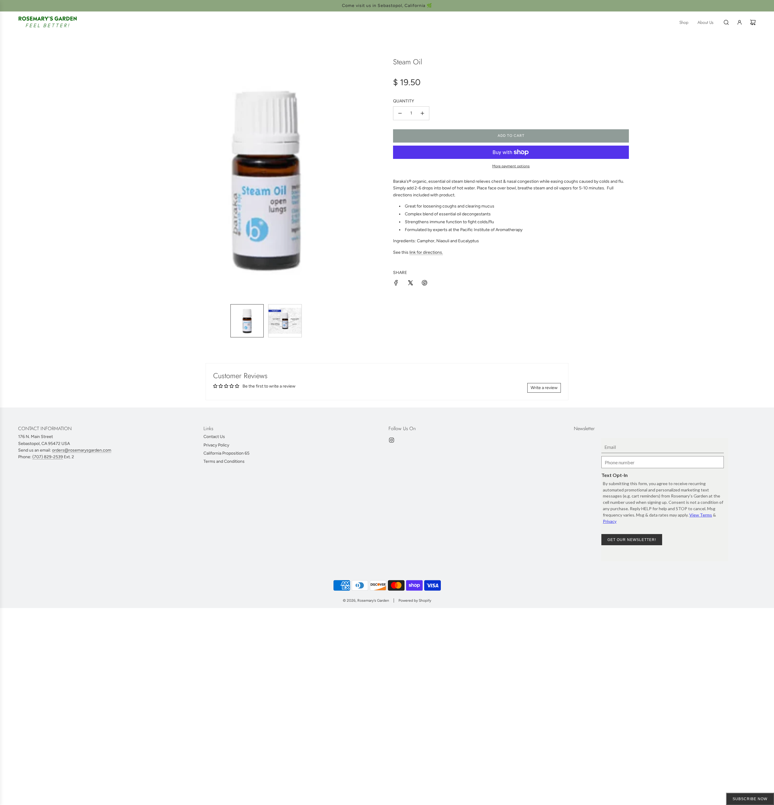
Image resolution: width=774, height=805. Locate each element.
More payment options (511, 166)
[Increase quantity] (422, 113)
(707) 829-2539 (47, 456)
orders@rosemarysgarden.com (81, 450)
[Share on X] (410, 283)
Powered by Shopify (414, 600)
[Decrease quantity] (400, 113)
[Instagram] (391, 440)
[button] (153, 178)
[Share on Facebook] (396, 283)
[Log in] (739, 22)
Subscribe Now (750, 799)
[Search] (726, 22)
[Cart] (752, 22)
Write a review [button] (544, 387)
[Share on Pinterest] (424, 283)
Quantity (403, 101)
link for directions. (426, 252)
